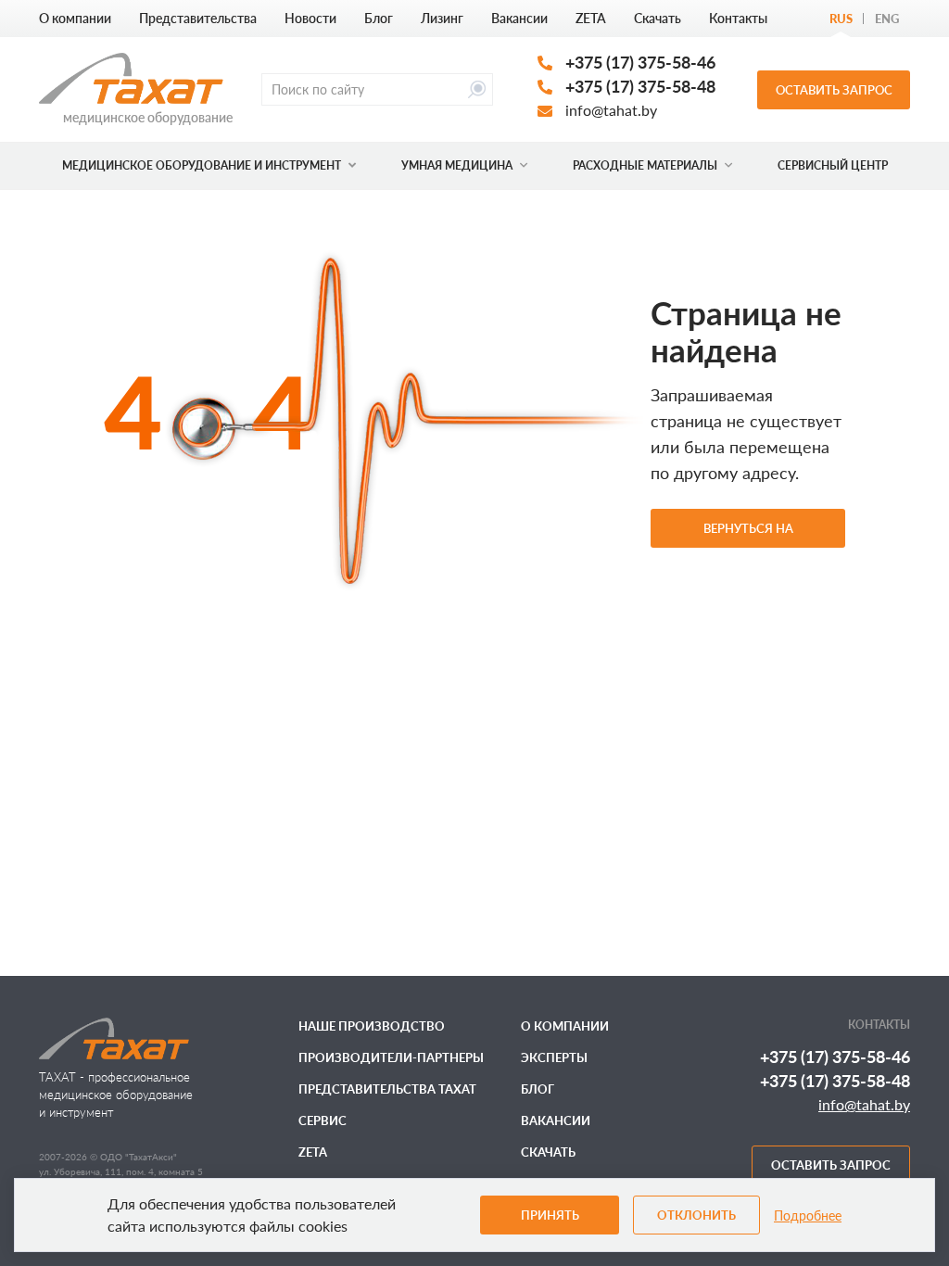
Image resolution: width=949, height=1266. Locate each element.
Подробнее (807, 1215)
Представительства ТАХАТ (387, 1089)
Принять (550, 1215)
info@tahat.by (611, 110)
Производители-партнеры (391, 1057)
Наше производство (371, 1026)
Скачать (657, 18)
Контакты (738, 18)
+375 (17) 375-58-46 (640, 62)
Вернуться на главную (748, 534)
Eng (887, 18)
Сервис (322, 1120)
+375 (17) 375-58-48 (640, 86)
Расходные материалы (645, 165)
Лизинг (442, 18)
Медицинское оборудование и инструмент (201, 165)
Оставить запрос (834, 89)
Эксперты (554, 1057)
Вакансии (519, 18)
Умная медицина (456, 165)
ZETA (591, 18)
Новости (310, 18)
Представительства (198, 18)
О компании (75, 18)
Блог (378, 18)
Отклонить (696, 1215)
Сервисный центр (833, 165)
